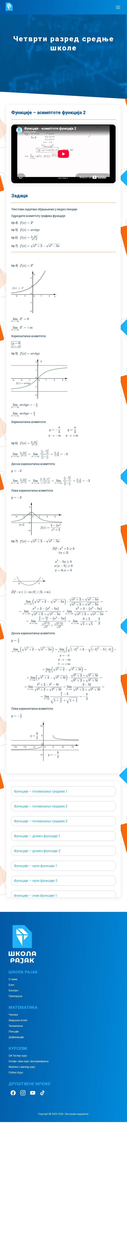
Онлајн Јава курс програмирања (28, 1061)
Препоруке (15, 996)
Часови (13, 1014)
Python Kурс (16, 1072)
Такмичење (16, 1025)
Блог (12, 984)
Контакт (14, 990)
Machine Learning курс (22, 1066)
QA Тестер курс (18, 1055)
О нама (13, 979)
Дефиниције (16, 1037)
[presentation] (27, 222)
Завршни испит (18, 1020)
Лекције (14, 1031)
